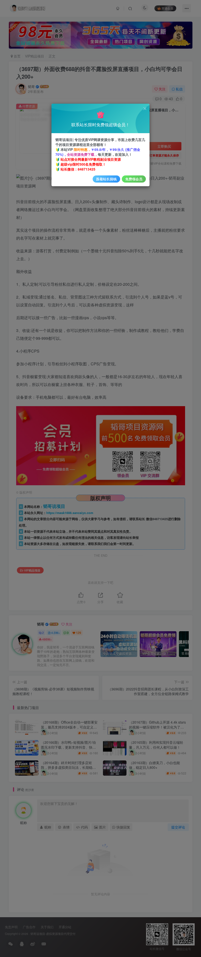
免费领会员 (133, 178)
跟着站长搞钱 (106, 178)
